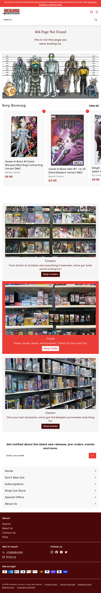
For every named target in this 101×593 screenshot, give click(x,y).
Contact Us (9, 532)
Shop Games (50, 426)
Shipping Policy (85, 584)
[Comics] (50, 231)
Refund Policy (8, 587)
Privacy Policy (51, 584)
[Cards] (50, 309)
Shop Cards (50, 348)
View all (94, 105)
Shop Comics (50, 274)
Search (6, 524)
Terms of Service (67, 584)
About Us (7, 528)
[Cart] (91, 12)
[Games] (50, 383)
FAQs (5, 537)
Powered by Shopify (26, 587)
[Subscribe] (92, 455)
